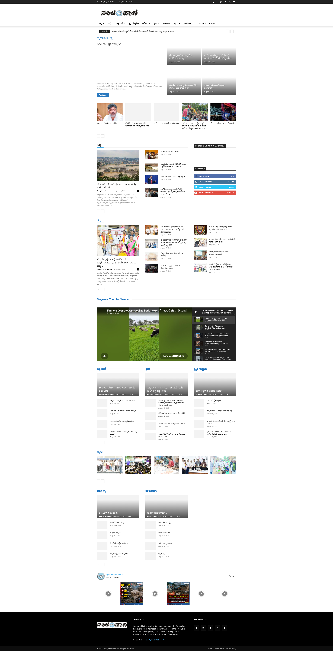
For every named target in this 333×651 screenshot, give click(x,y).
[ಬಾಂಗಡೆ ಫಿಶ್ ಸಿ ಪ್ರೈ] (150, 521)
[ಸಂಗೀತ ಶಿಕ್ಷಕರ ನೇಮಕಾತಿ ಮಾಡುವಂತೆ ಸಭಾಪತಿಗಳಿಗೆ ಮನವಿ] (200, 242)
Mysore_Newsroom (106, 517)
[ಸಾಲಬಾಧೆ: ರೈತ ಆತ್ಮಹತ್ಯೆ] (199, 403)
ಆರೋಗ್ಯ (145, 23)
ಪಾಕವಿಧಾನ (187, 23)
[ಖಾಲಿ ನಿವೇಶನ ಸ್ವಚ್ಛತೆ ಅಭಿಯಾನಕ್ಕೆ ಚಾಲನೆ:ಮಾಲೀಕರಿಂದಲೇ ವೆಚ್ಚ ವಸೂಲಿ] (219, 50)
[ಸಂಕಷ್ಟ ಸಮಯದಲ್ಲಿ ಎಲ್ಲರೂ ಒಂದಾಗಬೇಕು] (219, 80)
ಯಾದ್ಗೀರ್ (214, 220)
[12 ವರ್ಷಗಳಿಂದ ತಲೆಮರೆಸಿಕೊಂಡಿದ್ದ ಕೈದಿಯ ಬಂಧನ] (199, 424)
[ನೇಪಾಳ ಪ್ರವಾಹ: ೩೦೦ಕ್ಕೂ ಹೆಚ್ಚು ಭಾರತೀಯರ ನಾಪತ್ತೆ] (184, 50)
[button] (213, 2)
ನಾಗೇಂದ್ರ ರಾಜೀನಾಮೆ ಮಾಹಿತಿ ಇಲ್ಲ (166, 123)
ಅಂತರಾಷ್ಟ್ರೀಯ (156, 145)
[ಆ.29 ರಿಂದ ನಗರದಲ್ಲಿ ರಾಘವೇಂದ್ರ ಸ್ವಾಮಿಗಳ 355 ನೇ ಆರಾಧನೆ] (200, 230)
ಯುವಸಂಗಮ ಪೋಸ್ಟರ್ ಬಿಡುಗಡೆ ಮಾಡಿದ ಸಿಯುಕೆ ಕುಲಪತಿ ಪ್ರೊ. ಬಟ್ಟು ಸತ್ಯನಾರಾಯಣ (173, 229)
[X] (230, 2)
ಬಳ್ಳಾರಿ (146, 220)
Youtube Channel (206, 23)
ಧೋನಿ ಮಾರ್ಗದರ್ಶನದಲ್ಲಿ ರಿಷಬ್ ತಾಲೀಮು (171, 424)
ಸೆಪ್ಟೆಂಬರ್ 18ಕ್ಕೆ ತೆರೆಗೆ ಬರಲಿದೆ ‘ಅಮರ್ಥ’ (122, 391)
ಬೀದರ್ (222, 220)
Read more (103, 95)
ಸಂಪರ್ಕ (131, 2)
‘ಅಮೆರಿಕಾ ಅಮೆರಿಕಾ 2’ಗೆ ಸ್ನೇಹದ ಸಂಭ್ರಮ (123, 401)
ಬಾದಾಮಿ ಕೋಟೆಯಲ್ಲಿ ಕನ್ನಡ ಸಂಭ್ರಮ (122, 412)
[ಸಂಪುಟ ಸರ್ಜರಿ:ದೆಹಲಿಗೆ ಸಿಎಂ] (110, 112)
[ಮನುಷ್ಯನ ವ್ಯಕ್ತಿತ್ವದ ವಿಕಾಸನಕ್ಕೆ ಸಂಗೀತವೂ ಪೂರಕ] (151, 268)
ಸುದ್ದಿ (99, 145)
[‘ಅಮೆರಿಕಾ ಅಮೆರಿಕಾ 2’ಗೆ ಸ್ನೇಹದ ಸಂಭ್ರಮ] (102, 404)
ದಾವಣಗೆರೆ (174, 220)
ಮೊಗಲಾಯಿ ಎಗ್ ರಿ (164, 529)
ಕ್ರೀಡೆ (155, 23)
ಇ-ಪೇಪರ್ (166, 23)
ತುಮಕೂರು (184, 220)
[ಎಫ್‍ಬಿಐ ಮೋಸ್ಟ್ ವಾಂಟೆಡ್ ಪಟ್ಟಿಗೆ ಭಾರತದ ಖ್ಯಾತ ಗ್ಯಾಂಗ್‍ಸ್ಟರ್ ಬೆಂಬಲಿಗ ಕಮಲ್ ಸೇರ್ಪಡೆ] (151, 192)
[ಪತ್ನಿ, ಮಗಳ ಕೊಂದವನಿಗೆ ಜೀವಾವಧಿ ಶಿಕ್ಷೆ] (199, 414)
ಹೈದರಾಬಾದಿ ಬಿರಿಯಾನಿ (157, 509)
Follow (231, 182)
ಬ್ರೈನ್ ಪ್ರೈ (161, 550)
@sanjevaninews (114, 576)
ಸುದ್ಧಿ (100, 23)
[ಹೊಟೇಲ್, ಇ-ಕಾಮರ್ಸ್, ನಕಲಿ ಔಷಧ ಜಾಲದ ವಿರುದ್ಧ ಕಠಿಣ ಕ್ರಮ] (138, 112)
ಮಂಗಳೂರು (120, 220)
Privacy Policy (231, 650)
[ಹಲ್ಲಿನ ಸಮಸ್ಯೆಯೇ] (102, 537)
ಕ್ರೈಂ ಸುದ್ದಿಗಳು (134, 23)
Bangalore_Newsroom (105, 191)
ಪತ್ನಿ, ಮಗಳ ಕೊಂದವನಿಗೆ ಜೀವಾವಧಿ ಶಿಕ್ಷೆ (219, 411)
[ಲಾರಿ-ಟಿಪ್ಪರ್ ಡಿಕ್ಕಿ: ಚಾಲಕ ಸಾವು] (215, 385)
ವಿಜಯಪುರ (204, 220)
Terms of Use (219, 650)
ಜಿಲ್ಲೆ (109, 23)
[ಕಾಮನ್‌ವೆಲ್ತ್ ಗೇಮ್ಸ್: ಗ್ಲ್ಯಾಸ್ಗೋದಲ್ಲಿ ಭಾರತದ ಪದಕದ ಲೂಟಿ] (150, 436)
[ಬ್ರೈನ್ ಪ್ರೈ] (150, 553)
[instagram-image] (108, 594)
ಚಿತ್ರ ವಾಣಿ (119, 23)
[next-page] (102, 136)
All (147, 145)
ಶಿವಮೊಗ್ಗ (194, 220)
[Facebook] (217, 2)
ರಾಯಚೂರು (155, 220)
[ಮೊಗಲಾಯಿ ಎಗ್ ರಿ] (150, 532)
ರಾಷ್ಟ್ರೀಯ (167, 145)
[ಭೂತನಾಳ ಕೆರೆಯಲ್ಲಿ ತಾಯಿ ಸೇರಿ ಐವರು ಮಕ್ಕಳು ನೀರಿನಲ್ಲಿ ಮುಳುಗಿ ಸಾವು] (199, 434)
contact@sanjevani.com (154, 641)
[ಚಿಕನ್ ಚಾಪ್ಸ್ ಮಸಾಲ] (150, 542)
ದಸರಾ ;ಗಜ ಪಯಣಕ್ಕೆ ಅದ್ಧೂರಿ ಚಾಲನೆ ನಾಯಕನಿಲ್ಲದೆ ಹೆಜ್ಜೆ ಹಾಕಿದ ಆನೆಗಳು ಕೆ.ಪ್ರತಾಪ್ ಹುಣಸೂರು (194, 126)
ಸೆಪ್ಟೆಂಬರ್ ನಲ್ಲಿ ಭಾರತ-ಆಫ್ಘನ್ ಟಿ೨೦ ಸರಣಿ (171, 413)
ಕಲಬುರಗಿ (138, 220)
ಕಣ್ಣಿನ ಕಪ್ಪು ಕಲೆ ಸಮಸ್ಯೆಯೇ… (119, 555)
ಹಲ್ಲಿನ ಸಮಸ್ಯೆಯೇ (115, 534)
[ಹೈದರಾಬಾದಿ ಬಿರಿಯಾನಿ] (166, 503)
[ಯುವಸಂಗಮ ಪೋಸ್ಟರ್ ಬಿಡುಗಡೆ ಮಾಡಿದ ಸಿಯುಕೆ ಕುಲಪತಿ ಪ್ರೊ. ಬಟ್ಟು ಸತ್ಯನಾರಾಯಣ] (151, 230)
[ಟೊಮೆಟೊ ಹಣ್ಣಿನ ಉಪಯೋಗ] (102, 547)
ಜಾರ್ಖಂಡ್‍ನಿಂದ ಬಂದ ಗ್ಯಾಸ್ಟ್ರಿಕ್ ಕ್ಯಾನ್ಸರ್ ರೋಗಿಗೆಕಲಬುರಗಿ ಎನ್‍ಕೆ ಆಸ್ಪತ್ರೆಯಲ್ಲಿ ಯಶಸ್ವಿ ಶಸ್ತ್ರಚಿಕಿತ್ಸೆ (146, 31)
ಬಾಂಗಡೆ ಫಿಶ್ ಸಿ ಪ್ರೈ (164, 519)
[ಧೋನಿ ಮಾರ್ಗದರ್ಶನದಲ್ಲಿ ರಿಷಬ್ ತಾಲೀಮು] (150, 426)
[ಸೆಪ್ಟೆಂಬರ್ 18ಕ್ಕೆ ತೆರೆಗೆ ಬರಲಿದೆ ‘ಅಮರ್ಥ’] (102, 393)
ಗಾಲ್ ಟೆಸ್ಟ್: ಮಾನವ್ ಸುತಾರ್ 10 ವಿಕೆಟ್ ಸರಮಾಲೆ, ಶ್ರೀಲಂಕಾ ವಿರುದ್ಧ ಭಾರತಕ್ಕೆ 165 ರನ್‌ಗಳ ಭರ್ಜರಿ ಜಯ (171, 402)
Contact (209, 650)
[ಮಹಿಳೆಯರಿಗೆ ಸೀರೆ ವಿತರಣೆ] (151, 154)
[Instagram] (221, 2)
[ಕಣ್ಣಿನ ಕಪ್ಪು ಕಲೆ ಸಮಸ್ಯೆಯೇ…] (102, 557)
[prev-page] (98, 136)
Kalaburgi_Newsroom (104, 269)
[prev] (227, 31)
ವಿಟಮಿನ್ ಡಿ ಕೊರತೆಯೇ (109, 514)
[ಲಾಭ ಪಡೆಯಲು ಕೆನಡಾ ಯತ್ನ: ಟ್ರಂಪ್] (151, 179)
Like (232, 176)
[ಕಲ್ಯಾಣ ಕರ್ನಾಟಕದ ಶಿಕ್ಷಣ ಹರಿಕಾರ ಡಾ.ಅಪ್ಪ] (151, 256)
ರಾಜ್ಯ (174, 145)
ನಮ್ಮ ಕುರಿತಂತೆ (123, 2)
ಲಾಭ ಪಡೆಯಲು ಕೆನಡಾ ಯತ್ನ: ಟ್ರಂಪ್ (173, 177)
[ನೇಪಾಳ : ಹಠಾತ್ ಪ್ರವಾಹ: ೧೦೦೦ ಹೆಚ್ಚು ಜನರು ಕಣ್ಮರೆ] (118, 165)
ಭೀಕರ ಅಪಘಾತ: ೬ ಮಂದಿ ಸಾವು (222, 123)
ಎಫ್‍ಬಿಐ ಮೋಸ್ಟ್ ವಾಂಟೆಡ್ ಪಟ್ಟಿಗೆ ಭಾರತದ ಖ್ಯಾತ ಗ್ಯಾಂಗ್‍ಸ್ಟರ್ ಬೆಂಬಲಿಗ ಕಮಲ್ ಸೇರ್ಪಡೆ (173, 191)
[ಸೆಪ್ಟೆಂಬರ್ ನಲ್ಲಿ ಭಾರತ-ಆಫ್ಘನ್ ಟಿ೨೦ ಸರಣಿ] (150, 416)
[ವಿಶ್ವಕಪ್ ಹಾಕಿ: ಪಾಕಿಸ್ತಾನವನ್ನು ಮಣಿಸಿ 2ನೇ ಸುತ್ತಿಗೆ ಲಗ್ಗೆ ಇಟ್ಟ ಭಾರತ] (166, 384)
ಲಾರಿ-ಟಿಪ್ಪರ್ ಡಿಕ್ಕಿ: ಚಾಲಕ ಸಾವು (209, 391)
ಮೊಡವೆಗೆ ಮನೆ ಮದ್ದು (116, 524)
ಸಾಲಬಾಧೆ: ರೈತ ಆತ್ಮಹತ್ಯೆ (214, 401)
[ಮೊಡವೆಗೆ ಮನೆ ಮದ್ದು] (102, 526)
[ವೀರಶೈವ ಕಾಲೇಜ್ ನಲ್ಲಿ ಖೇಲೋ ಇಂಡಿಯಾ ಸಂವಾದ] (200, 255)
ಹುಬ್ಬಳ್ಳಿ (129, 220)
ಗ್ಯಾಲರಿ (176, 23)
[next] (232, 31)
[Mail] (225, 2)
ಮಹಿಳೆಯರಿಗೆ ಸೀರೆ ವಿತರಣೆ (170, 152)
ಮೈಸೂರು (165, 220)
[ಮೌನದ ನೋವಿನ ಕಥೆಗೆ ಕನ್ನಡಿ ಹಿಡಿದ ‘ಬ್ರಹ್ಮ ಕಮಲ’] (102, 424)
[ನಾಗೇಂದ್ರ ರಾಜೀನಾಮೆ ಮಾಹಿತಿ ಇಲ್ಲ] (166, 112)
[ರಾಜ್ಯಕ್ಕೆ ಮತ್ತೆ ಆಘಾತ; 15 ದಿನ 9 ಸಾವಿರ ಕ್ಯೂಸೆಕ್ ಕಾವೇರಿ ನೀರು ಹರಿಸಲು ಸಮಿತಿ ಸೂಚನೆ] (151, 167)
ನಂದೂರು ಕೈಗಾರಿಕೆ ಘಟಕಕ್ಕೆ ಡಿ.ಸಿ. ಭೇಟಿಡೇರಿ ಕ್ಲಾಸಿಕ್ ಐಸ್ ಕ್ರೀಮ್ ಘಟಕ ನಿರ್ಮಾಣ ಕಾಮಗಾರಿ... (221, 266)
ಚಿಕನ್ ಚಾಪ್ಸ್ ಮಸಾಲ (165, 540)
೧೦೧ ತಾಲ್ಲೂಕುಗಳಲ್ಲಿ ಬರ (109, 44)
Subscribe (230, 193)
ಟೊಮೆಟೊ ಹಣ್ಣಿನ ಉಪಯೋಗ (119, 545)
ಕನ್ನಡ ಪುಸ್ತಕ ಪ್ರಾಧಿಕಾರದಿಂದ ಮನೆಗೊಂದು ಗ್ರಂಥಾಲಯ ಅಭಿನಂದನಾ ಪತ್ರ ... (116, 262)
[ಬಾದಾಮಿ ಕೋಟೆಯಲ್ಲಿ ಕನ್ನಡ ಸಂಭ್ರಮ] (102, 414)
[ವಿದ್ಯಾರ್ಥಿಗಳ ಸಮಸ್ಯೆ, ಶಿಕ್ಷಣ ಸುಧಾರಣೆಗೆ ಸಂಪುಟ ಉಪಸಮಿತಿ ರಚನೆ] (184, 80)
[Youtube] (234, 2)
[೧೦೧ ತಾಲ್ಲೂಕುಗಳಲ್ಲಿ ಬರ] (131, 63)
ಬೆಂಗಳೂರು (109, 220)
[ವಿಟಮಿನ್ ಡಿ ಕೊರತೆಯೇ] (118, 506)
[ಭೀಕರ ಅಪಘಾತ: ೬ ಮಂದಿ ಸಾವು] (223, 112)
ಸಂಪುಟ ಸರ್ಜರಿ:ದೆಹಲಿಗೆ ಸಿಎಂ (108, 123)
